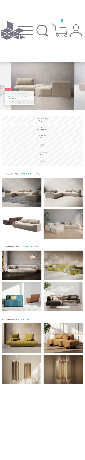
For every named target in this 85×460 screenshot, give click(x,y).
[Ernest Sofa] (63, 265)
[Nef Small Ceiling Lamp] (21, 369)
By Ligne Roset (13, 98)
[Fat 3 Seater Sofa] (21, 265)
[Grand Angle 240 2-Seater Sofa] (21, 224)
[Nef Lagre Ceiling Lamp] (63, 369)
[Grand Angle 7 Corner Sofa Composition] (63, 192)
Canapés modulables (21, 93)
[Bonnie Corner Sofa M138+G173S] (63, 296)
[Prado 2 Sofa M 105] (21, 338)
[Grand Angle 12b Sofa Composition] (21, 192)
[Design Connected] (13, 31)
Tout (8, 93)
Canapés (12, 93)
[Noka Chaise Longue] (63, 338)
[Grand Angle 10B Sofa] (63, 224)
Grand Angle (25, 174)
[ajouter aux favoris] (12, 102)
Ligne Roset (25, 319)
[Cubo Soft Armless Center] (21, 296)
